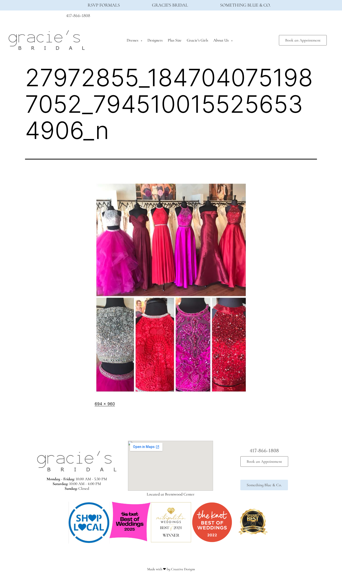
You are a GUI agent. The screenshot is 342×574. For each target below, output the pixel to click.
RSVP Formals (104, 5)
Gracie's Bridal (170, 5)
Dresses (132, 40)
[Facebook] (256, 17)
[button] (63, 523)
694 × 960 (105, 403)
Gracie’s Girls (197, 40)
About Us (221, 40)
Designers (154, 40)
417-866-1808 (78, 15)
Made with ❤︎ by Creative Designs (171, 569)
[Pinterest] (274, 17)
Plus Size (175, 40)
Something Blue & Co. (245, 5)
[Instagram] (265, 17)
